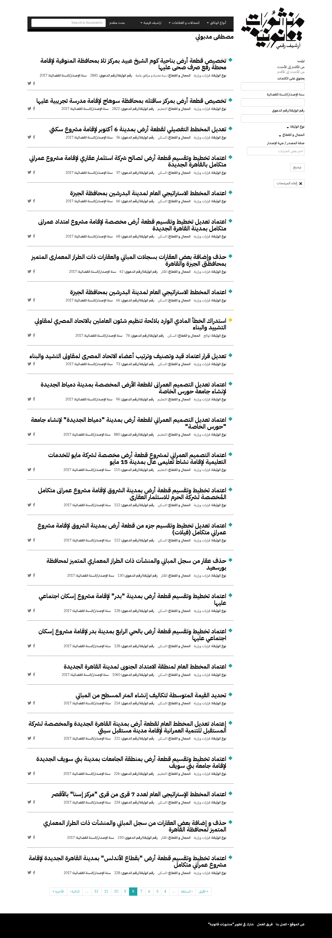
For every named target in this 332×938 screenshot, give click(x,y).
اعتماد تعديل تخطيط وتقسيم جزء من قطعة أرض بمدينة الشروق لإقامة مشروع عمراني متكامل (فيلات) (131, 529)
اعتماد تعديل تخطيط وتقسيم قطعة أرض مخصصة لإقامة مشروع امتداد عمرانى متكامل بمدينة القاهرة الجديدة (132, 225)
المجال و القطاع (293, 134)
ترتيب (301, 61)
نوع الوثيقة (297, 126)
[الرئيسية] (273, 28)
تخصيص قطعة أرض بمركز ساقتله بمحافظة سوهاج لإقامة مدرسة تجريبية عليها (131, 100)
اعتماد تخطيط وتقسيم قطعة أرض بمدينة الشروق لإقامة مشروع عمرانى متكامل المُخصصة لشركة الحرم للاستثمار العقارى (132, 494)
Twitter (29, 83)
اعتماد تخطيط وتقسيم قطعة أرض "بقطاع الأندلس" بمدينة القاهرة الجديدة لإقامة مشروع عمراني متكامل (127, 861)
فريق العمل (265, 924)
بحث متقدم (117, 22)
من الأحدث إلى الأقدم (291, 71)
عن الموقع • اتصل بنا (290, 924)
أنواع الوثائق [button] (217, 22)
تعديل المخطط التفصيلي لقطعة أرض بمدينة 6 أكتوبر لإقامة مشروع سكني (137, 129)
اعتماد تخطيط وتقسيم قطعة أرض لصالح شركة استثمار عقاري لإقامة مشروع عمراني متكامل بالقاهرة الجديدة (127, 161)
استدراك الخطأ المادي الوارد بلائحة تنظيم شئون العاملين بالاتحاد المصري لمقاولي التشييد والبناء (130, 324)
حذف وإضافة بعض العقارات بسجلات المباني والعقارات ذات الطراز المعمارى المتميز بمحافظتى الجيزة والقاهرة (128, 260)
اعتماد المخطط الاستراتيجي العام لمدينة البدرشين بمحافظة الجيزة (148, 193)
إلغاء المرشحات (287, 183)
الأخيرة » (58, 891)
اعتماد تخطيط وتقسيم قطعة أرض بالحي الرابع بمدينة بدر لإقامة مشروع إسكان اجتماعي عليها (132, 635)
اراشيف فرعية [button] (152, 22)
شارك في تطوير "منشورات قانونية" (231, 924)
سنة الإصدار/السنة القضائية (286, 94)
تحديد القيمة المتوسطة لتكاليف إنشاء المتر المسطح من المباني (151, 695)
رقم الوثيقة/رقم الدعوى (288, 110)
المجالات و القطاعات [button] (185, 22)
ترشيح (297, 167)
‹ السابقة (186, 891)
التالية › (74, 891)
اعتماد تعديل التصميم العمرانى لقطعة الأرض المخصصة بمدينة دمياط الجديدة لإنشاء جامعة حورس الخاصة (133, 388)
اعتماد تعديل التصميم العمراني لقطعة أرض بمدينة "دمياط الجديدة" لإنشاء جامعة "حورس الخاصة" (128, 423)
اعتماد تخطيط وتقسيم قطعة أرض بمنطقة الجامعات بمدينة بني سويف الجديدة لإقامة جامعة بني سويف (131, 762)
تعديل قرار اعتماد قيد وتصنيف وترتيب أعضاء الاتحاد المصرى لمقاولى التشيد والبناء (127, 356)
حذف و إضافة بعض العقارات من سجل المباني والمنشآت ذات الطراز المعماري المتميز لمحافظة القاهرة (134, 826)
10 (116, 891)
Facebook (34, 83)
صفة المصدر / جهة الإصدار (286, 143)
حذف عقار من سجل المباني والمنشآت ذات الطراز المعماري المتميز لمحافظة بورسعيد (136, 564)
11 (106, 891)
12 (96, 891)
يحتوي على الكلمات (291, 78)
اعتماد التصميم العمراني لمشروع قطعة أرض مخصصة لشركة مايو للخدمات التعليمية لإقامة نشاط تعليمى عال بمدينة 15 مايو (137, 458)
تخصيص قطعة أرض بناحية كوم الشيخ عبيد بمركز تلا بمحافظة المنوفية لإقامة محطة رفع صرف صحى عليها (133, 64)
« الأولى (203, 891)
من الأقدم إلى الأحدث (291, 67)
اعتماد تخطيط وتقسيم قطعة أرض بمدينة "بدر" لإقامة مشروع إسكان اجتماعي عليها (132, 599)
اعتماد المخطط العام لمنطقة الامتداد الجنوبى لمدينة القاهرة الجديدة (145, 666)
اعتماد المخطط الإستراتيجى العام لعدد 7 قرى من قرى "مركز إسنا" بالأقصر (139, 794)
